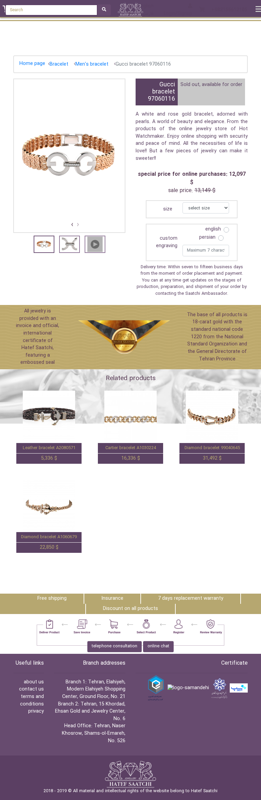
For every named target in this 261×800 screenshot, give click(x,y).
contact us (31, 689)
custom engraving (166, 242)
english (213, 229)
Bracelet (59, 64)
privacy (36, 711)
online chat (158, 646)
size (167, 209)
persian (207, 237)
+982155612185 (229, 10)
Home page (32, 64)
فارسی (147, 14)
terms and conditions (32, 700)
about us (34, 682)
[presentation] (78, 225)
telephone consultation (114, 646)
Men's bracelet (91, 64)
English (146, 6)
